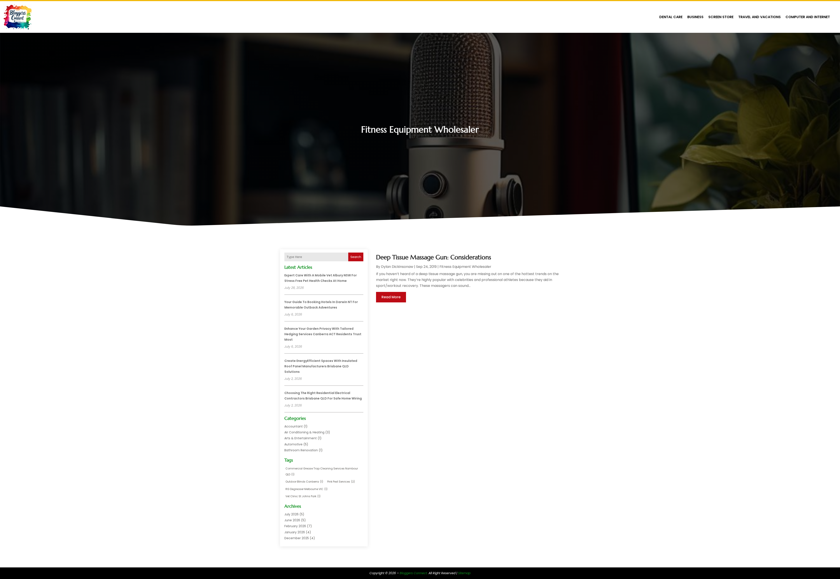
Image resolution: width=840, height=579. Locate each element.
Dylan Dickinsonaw (397, 266)
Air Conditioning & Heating (304, 432)
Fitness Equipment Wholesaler (465, 266)
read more (391, 297)
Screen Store (720, 16)
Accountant (293, 426)
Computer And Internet (808, 16)
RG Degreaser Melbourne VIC (306, 489)
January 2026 (294, 532)
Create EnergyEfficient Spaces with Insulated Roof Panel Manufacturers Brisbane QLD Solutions (320, 366)
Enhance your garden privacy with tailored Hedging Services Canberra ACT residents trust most (322, 334)
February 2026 (295, 526)
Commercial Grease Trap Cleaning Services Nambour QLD (321, 471)
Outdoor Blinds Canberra (304, 481)
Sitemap (464, 573)
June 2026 (292, 520)
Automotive (293, 444)
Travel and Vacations (759, 16)
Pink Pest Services (341, 481)
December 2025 (296, 538)
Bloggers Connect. (414, 573)
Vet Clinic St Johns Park (302, 496)
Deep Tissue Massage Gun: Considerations (433, 257)
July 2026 (291, 514)
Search (355, 257)
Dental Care (670, 16)
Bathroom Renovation (301, 450)
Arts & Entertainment (300, 438)
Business (695, 16)
